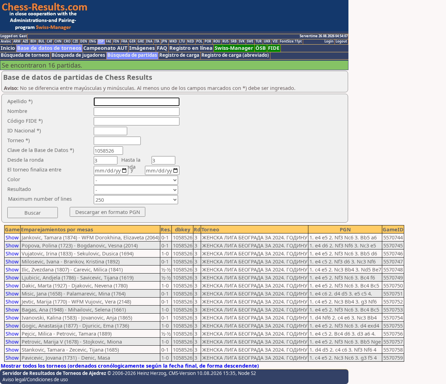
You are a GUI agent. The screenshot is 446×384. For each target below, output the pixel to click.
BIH (33, 41)
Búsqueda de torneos (25, 55)
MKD (173, 41)
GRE (141, 41)
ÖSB (260, 48)
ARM (17, 41)
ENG (92, 41)
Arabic (6, 41)
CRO (67, 41)
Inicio (8, 48)
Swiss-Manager (234, 48)
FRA (124, 41)
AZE (25, 41)
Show (12, 237)
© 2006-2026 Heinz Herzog (136, 373)
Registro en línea (191, 48)
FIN (116, 41)
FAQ (162, 48)
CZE (75, 41)
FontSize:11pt (291, 41)
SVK (242, 41)
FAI (108, 41)
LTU (182, 41)
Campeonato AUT (105, 48)
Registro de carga (179, 55)
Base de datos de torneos (49, 48)
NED (190, 41)
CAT (49, 41)
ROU (216, 41)
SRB (234, 41)
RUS (225, 41)
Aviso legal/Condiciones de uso (35, 379)
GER (132, 41)
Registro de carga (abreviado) (235, 55)
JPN (164, 41)
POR (208, 41)
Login (328, 41)
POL (199, 41)
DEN (83, 41)
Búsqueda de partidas (132, 55)
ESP (101, 41)
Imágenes (142, 48)
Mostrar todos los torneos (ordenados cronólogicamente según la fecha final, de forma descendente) (130, 365)
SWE (250, 41)
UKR (267, 41)
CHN (58, 41)
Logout (341, 41)
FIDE (273, 48)
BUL (41, 41)
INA (149, 41)
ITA (156, 41)
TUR (258, 41)
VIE (275, 41)
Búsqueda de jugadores (78, 55)
